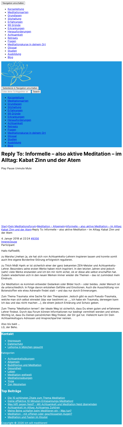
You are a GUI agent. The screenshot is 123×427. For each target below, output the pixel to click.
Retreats (13, 38)
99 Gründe (14, 25)
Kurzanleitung (16, 9)
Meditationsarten (18, 12)
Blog (10, 57)
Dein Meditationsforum (22, 226)
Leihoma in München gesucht (25, 347)
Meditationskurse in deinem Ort (27, 44)
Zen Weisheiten (17, 384)
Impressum (14, 340)
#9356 (35, 238)
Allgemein (14, 361)
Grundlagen (15, 15)
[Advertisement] (61, 199)
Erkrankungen (16, 28)
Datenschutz (15, 343)
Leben (11, 371)
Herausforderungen (19, 31)
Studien (12, 50)
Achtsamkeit (15, 34)
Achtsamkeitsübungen (21, 358)
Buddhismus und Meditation (24, 365)
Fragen (12, 41)
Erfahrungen (15, 21)
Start (4, 226)
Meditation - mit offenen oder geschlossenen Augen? (40, 413)
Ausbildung (14, 54)
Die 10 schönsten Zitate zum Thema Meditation (36, 397)
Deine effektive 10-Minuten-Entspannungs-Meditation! (40, 401)
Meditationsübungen (20, 377)
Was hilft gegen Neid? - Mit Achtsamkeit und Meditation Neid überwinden (52, 404)
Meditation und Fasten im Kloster (28, 417)
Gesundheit (14, 368)
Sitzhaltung (14, 18)
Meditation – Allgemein (51, 226)
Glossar (12, 47)
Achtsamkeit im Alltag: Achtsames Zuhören (34, 407)
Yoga (11, 381)
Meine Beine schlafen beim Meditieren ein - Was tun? (39, 410)
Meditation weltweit (20, 374)
